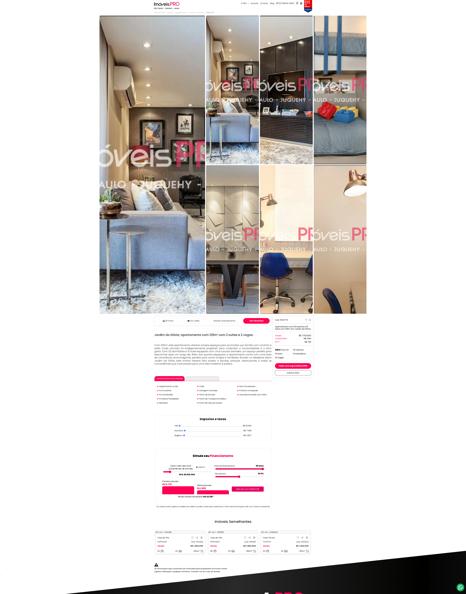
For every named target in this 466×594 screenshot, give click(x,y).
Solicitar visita (293, 373)
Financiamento (224, 320)
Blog (272, 3)
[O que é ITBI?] (179, 425)
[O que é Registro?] (184, 435)
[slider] (170, 472)
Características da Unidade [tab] (169, 378)
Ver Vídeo (195, 320)
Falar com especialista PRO (293, 365)
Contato (264, 3)
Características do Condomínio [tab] (202, 378)
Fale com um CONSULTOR (247, 489)
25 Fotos (169, 320)
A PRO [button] (244, 3)
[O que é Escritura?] (184, 430)
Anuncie (254, 3)
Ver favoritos (256, 320)
